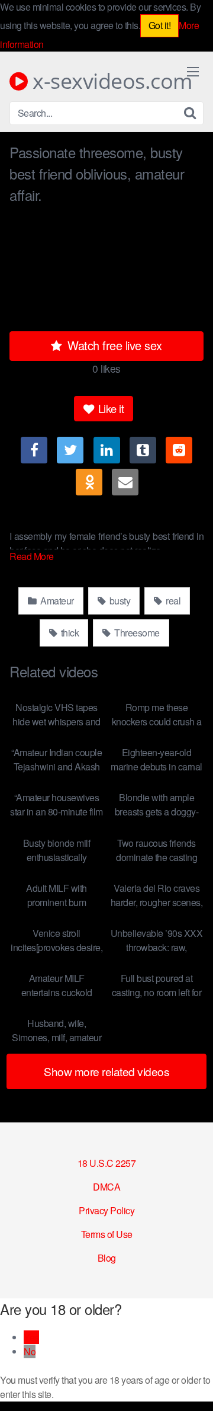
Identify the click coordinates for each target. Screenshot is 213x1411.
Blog (107, 1258)
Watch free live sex (113, 345)
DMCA (106, 1187)
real (172, 600)
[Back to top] (192, 1385)
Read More (32, 556)
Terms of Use (107, 1234)
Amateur (56, 600)
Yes (31, 1337)
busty (118, 600)
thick (69, 632)
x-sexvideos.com (110, 81)
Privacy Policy (106, 1210)
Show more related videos (106, 1071)
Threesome (136, 632)
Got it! (160, 25)
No (30, 1351)
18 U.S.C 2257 (107, 1163)
